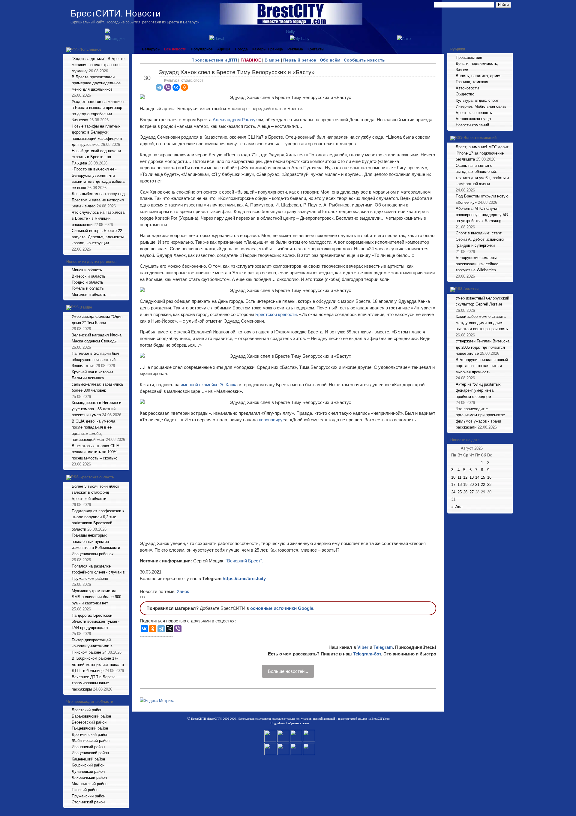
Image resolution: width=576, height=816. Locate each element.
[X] (169, 628)
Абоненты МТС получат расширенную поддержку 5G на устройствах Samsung (482, 214)
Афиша (223, 49)
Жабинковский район (91, 740)
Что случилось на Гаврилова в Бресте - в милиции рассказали (98, 218)
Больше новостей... (288, 671)
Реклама (295, 49)
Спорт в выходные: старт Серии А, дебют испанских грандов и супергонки (480, 239)
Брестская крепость (474, 112)
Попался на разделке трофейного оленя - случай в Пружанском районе (98, 572)
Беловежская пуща (473, 118)
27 (472, 492)
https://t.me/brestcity (244, 578)
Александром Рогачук (235, 119)
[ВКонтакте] (176, 87)
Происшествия (469, 57)
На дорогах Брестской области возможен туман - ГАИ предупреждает (95, 621)
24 (453, 492)
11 (459, 477)
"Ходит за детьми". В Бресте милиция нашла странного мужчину (98, 64)
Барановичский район (91, 716)
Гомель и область (88, 288)
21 (477, 484)
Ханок (183, 591)
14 (477, 477)
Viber (362, 647)
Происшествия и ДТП (214, 60)
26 (465, 492)
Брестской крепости (276, 314)
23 (489, 484)
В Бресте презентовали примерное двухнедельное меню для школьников (96, 83)
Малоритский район (89, 783)
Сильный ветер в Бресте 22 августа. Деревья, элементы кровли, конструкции (98, 236)
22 (483, 484)
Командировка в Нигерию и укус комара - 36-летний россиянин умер (96, 408)
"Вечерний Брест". (244, 560)
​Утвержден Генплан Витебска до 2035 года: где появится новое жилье (482, 347)
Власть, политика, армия (478, 76)
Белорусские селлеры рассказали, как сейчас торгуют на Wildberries (477, 263)
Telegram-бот (367, 653)
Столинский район (88, 802)
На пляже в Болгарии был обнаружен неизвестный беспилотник (95, 359)
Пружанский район (88, 796)
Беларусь (151, 49)
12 (465, 477)
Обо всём (330, 60)
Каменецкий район (88, 759)
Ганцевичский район (90, 728)
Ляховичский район (89, 777)
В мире (86, 308)
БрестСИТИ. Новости (115, 13)
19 (465, 484)
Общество (465, 94)
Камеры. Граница (267, 49)
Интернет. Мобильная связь (481, 106)
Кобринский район (88, 765)
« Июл (457, 506)
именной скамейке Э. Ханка (209, 384)
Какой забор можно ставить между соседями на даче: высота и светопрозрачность (482, 322)
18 (460, 484)
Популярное (90, 49)
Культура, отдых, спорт (183, 80)
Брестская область (97, 477)
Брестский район (87, 710)
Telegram (383, 647)
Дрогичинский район (90, 734)
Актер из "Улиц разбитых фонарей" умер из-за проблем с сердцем (478, 390)
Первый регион (299, 60)
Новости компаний (472, 125)
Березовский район (89, 722)
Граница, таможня (472, 82)
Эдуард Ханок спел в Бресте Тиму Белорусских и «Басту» (237, 72)
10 (453, 477)
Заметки (471, 289)
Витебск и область (88, 276)
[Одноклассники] (184, 87)
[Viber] (167, 87)
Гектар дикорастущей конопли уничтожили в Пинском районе (92, 646)
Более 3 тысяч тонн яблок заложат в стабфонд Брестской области (95, 492)
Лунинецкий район (88, 771)
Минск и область (87, 270)
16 (489, 477)
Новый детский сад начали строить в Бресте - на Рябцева (96, 157)
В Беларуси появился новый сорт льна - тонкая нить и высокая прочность (482, 365)
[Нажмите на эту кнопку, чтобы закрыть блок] (125, 49)
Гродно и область (87, 282)
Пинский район (85, 789)
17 (453, 484)
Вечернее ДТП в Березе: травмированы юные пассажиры (94, 683)
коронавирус (272, 419)
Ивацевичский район (90, 753)
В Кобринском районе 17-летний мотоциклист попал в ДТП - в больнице (98, 664)
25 (460, 492)
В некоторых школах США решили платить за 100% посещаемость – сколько (95, 452)
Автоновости (467, 88)
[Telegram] (159, 87)
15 (483, 477)
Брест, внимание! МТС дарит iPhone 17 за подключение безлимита (482, 153)
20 (472, 484)
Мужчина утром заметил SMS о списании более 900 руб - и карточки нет (96, 597)
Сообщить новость (364, 60)
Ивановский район (88, 747)
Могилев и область (89, 294)
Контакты (316, 49)
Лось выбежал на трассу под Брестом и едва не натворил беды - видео (98, 199)
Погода (241, 49)
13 (472, 477)
